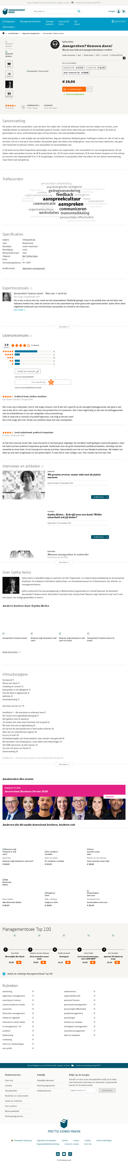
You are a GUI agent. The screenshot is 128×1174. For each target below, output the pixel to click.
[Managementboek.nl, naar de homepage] (13, 14)
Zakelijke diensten (45, 1080)
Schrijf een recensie (26, 371)
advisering (7, 991)
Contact (8, 1085)
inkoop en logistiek (11, 1018)
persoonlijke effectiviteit (75, 1009)
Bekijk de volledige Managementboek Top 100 (30, 973)
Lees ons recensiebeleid (24, 377)
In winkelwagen (74, 89)
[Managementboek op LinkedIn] (58, 1154)
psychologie (69, 1018)
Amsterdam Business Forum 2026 (26, 791)
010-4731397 (120, 21)
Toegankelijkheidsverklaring (47, 1144)
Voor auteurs (11, 1106)
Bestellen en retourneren (16, 1096)
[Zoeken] (79, 11)
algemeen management (13, 996)
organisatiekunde (72, 996)
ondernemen (70, 991)
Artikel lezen (99, 497)
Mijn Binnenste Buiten (12, 902)
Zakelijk (41, 1075)
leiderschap (7, 1035)
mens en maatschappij (13, 1044)
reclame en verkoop (73, 1022)
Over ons (9, 1080)
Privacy (76, 1141)
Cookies (88, 1141)
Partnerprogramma (14, 1116)
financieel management (13, 1013)
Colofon (65, 1141)
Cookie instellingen (104, 1141)
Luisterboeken (13, 33)
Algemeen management (31, 33)
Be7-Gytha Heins (30, 256)
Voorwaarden (11, 1091)
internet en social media (13, 1022)
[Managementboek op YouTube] (64, 1154)
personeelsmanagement (75, 1004)
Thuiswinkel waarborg (23, 1141)
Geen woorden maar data (98, 861)
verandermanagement (74, 1031)
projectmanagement (73, 1013)
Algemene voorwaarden (46, 1141)
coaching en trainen (11, 1000)
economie (7, 1009)
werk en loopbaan (72, 1035)
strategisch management (75, 1026)
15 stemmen (9, 108)
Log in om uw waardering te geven (28, 387)
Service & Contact (72, 1144)
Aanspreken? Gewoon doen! (53, 33)
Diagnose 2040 (51, 902)
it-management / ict (11, 1026)
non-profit (7, 1048)
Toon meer (63, 327)
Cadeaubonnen (44, 1091)
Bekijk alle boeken (10, 652)
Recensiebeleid (12, 1111)
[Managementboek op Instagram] (70, 1154)
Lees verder (18, 310)
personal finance (72, 1000)
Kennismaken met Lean (97, 902)
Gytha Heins (67, 42)
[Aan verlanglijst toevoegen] (89, 89)
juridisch (6, 1031)
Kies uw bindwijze (69, 63)
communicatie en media (13, 1004)
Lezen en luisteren (13, 1101)
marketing (7, 1039)
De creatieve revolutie (54, 861)
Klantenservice (13, 1075)
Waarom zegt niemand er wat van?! (17, 861)
